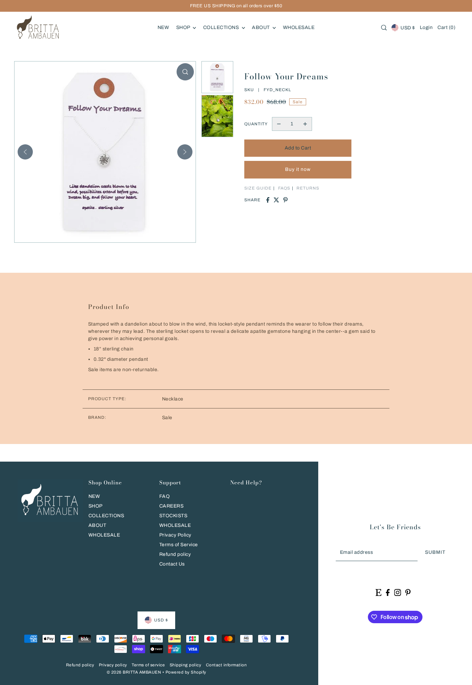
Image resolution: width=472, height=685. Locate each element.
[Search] (384, 27)
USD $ (407, 27)
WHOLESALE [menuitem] (299, 27)
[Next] (184, 152)
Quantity (256, 124)
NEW (94, 496)
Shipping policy (185, 665)
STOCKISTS (173, 515)
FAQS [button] (284, 188)
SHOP (95, 506)
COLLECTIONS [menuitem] (221, 27)
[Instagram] (397, 592)
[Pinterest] (408, 592)
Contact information (226, 665)
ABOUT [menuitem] (261, 27)
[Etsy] (378, 592)
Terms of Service (178, 544)
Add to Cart (298, 148)
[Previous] (25, 152)
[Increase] (305, 124)
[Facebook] (388, 592)
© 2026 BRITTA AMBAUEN (134, 672)
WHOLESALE (104, 535)
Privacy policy (113, 665)
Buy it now (298, 169)
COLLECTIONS (106, 515)
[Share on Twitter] (276, 200)
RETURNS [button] (307, 188)
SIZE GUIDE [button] (258, 188)
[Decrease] (278, 124)
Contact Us (172, 564)
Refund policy (175, 554)
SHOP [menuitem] (183, 27)
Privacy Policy (175, 535)
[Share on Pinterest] (285, 200)
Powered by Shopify (186, 672)
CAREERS (171, 506)
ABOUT (97, 525)
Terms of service (148, 665)
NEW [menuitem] (163, 27)
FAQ (164, 496)
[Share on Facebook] (268, 200)
